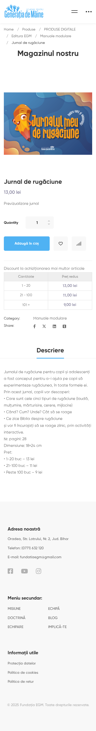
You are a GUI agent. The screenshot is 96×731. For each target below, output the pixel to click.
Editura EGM (21, 36)
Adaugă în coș (27, 243)
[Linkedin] (54, 326)
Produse (28, 29)
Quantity (11, 223)
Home (9, 29)
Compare (79, 243)
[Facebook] (34, 326)
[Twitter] (44, 326)
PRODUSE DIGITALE (60, 29)
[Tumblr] (64, 326)
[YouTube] (24, 571)
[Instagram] (39, 571)
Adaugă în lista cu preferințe (61, 243)
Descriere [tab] (50, 351)
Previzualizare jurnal (21, 204)
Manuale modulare (55, 36)
